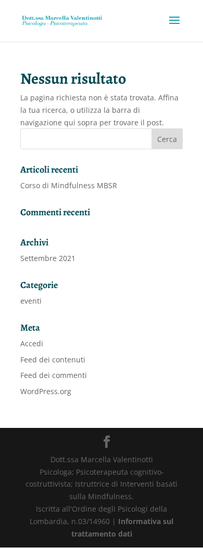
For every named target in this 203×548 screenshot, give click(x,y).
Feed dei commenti (53, 375)
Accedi (31, 343)
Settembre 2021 (47, 258)
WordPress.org (45, 391)
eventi (31, 301)
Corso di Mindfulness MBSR (68, 185)
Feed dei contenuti (52, 359)
